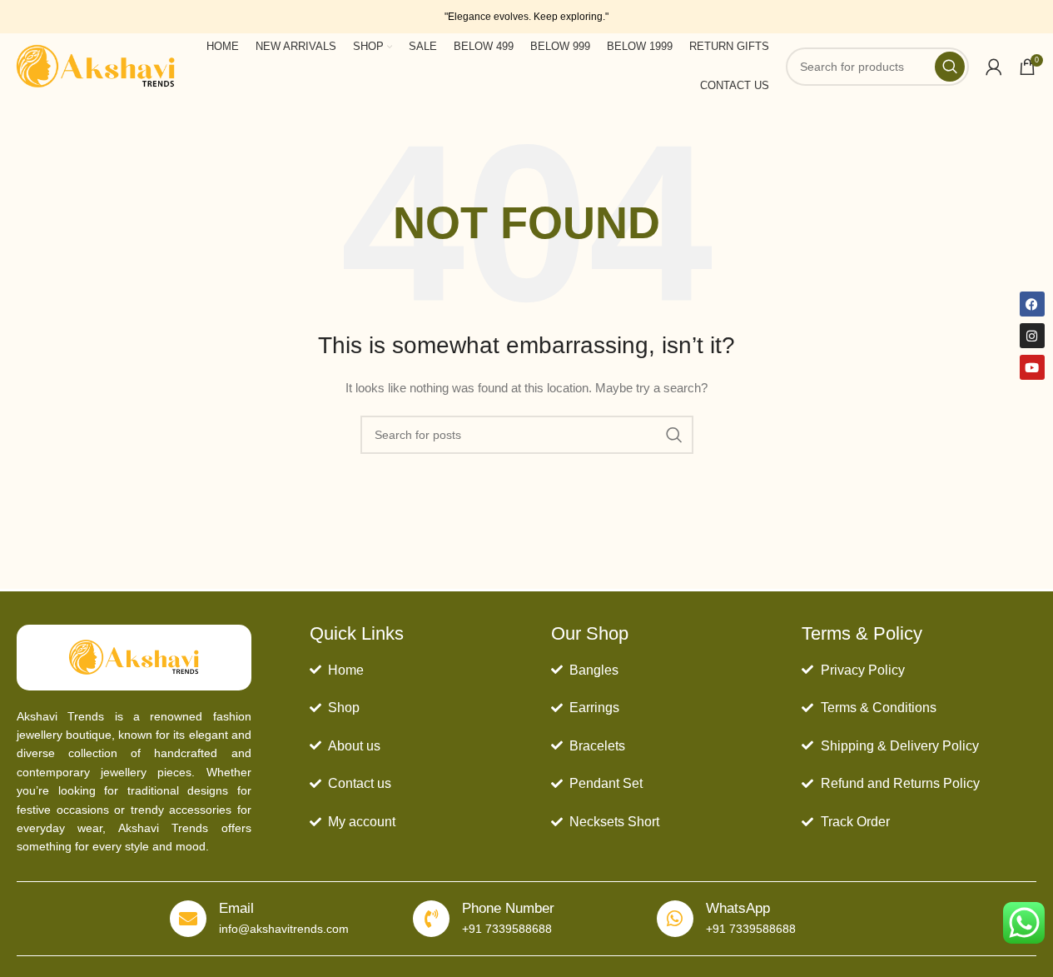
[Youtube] (1032, 367)
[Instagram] (1032, 335)
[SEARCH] (674, 435)
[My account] (994, 66)
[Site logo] (95, 65)
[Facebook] (1032, 304)
